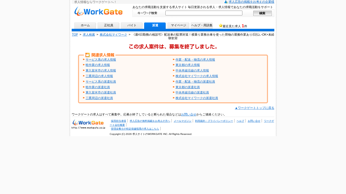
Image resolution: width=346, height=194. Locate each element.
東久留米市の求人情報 (101, 70)
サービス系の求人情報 (101, 59)
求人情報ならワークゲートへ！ (98, 8)
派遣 (155, 25)
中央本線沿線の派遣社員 (192, 92)
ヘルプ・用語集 (202, 25)
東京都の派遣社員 (188, 87)
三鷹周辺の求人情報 (99, 76)
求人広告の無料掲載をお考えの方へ (150, 120)
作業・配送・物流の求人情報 (195, 59)
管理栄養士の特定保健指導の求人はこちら (135, 128)
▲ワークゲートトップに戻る (254, 108)
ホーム (85, 25)
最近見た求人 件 (235, 25)
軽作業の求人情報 (98, 65)
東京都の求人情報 (188, 65)
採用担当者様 (118, 120)
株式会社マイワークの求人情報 (197, 76)
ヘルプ (240, 120)
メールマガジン (182, 120)
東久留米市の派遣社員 (101, 92)
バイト (132, 25)
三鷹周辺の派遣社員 (99, 98)
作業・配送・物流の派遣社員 (195, 81)
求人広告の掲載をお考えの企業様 (251, 2)
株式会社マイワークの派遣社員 (197, 98)
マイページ (178, 25)
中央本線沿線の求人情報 (192, 70)
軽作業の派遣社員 (98, 87)
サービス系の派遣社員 (101, 81)
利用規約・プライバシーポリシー (214, 120)
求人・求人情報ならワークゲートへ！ (88, 122)
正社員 (108, 25)
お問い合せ (188, 114)
